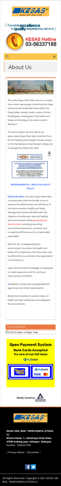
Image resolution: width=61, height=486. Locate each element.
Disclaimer (33, 452)
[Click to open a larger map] (22, 332)
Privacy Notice (16, 452)
